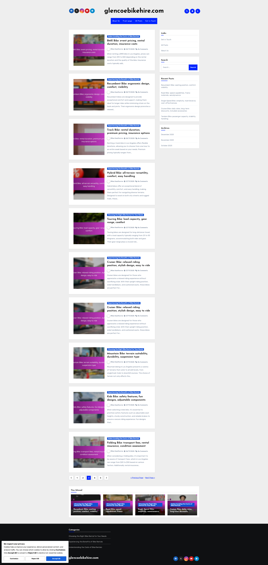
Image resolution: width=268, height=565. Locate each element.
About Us (116, 21)
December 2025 (167, 135)
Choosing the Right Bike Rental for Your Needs (125, 215)
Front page (127, 21)
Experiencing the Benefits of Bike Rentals (124, 79)
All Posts (138, 21)
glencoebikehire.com (134, 11)
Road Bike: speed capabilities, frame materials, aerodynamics (117, 511)
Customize (14, 559)
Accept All (56, 559)
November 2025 (167, 140)
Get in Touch (150, 21)
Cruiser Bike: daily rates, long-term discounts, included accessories (181, 511)
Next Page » (150, 478)
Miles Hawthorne (117, 49)
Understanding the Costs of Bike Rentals (123, 36)
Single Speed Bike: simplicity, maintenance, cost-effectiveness (148, 511)
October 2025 (166, 146)
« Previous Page (137, 478)
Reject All (35, 559)
